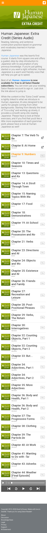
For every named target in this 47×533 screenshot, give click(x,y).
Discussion (5, 517)
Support (4, 527)
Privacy (3, 525)
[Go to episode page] (42, 138)
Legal (3, 522)
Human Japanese (10, 55)
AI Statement (6, 529)
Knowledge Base (7, 520)
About (3, 515)
